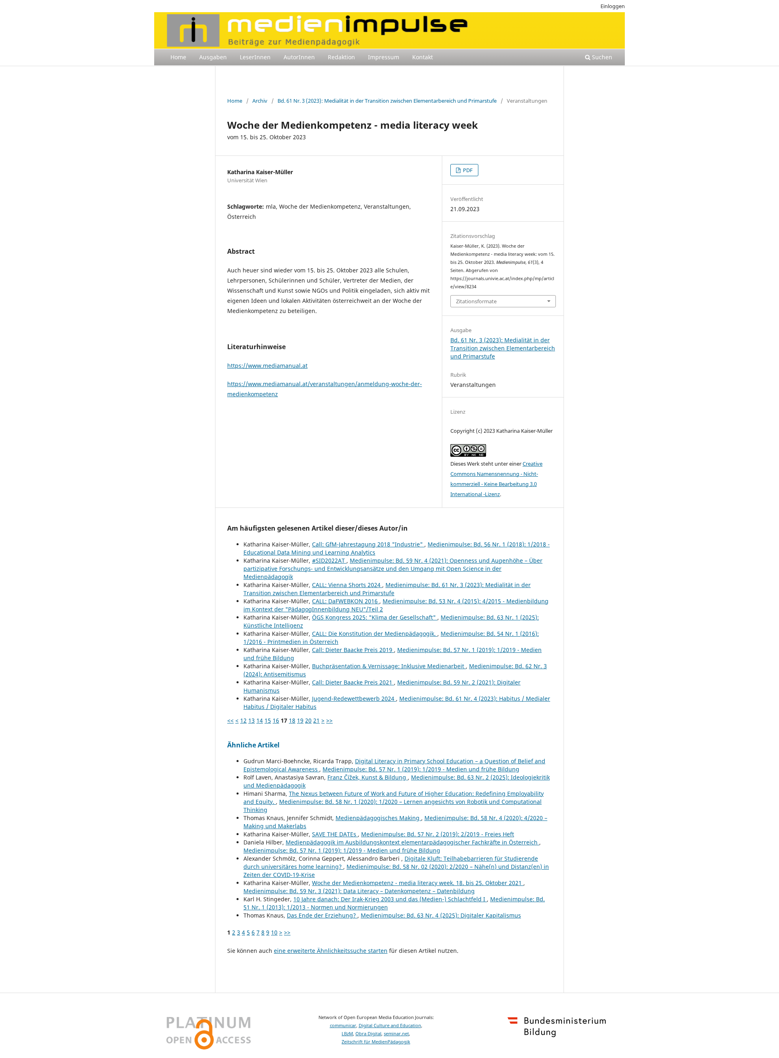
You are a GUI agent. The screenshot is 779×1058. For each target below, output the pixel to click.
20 (308, 720)
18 (292, 720)
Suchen (601, 57)
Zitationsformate (476, 301)
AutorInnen (299, 57)
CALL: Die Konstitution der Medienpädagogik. (374, 633)
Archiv (259, 100)
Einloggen (612, 6)
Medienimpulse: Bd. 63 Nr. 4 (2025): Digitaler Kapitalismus (441, 915)
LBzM (347, 1033)
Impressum (383, 57)
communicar (343, 1025)
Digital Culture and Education (390, 1025)
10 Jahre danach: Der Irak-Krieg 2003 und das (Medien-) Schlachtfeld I (390, 899)
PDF (467, 170)
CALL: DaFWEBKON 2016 (345, 601)
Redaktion (341, 57)
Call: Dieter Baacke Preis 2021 (353, 682)
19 (300, 720)
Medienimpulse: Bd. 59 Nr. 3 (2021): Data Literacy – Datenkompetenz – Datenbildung (359, 891)
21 (316, 720)
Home (178, 57)
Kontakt (422, 57)
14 (259, 720)
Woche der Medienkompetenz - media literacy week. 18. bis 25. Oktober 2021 (417, 883)
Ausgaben (213, 57)
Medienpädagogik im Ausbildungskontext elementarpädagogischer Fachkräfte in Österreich (412, 842)
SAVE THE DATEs (335, 834)
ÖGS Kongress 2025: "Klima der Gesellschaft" (374, 617)
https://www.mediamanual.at (267, 365)
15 (268, 720)
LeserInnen (255, 57)
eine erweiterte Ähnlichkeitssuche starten (330, 950)
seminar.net (396, 1033)
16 (276, 720)
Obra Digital (368, 1033)
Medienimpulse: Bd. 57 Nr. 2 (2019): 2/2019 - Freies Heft (437, 834)
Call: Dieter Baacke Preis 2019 (353, 650)
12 (243, 720)
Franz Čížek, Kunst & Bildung (367, 777)
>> (329, 720)
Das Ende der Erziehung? (322, 915)
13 (251, 720)
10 (274, 932)
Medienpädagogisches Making (378, 818)
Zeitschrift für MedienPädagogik (376, 1042)
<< (230, 720)
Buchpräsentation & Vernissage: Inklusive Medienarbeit (389, 666)
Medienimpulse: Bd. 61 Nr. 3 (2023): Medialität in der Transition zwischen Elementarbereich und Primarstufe (387, 589)
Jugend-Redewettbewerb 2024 (354, 698)
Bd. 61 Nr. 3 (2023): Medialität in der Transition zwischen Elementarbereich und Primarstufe (387, 100)
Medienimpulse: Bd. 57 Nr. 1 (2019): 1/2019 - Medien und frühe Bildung (421, 769)
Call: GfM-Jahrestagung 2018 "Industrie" (368, 544)
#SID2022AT (329, 560)
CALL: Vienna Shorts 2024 (347, 585)
